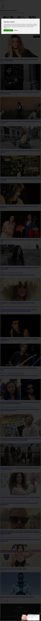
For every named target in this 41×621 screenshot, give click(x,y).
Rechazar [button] (10, 30)
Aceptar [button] (5, 30)
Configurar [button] (16, 30)
